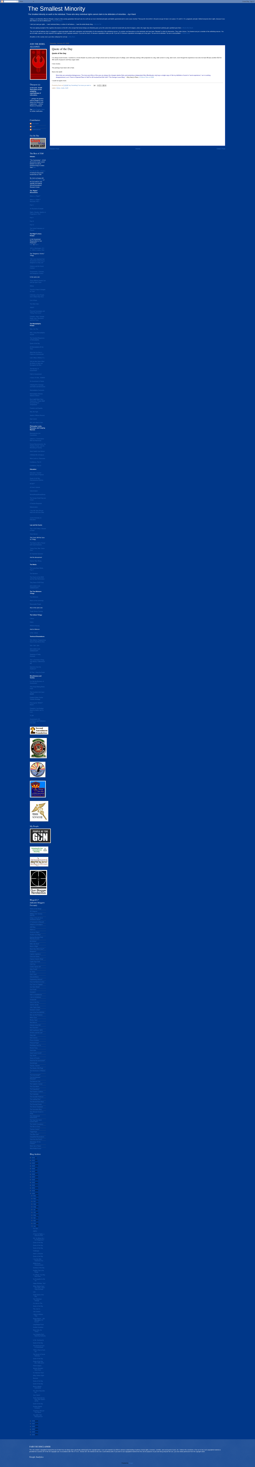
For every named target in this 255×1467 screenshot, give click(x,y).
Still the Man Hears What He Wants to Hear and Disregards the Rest (37, 363)
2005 (33, 1429)
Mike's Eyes (33, 1017)
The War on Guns (35, 1126)
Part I (31, 244)
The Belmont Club (35, 1081)
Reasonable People (35, 604)
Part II (31, 205)
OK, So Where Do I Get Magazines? (38, 1239)
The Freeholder (34, 1094)
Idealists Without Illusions (37, 415)
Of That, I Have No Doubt (37, 672)
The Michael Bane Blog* (37, 1101)
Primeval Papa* (34, 1043)
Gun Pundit (33, 989)
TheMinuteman (36, 129)
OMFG (35, 1231)
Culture (32, 618)
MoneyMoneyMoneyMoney (37, 494)
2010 (33, 1190)
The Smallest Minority (56, 8)
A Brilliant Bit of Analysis (37, 455)
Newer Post (54, 149)
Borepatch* (33, 951)
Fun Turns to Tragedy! (36, 984)
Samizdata (33, 1050)
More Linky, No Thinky (37, 1330)
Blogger (131, 1463)
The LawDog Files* (35, 1099)
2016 (33, 1174)
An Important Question (36, 554)
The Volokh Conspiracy (36, 1124)
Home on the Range (35, 908)
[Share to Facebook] (104, 85)
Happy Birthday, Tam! (39, 1283)
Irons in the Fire (34, 1002)
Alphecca (32, 929)
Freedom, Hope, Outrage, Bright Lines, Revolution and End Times (37, 318)
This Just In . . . (37, 1309)
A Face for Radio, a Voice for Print (38, 1234)
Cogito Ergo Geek (35, 961)
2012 (33, 1185)
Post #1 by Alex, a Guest (37, 171)
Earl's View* (33, 974)
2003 (33, 1434)
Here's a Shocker (38, 1253)
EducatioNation (34, 977)
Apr (34, 1218)
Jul (34, 1209)
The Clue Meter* (34, 1086)
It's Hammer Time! (38, 1373)
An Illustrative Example (36, 208)
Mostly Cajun (33, 1020)
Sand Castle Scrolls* (36, 1053)
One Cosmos (33, 1037)
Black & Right (34, 946)
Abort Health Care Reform (37, 451)
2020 (33, 1163)
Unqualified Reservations (37, 1137)
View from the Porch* (36, 1139)
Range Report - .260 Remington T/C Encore (39, 1320)
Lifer (34, 1292)
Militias (32, 286)
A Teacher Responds (36, 503)
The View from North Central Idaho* (36, 1120)
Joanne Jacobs (34, 1004)
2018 (33, 1168)
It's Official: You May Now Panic (39, 1275)
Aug (34, 1207)
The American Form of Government (38, 1346)
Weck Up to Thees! (35, 1146)
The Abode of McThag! (36, 1068)
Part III (32, 221)
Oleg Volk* (33, 1035)
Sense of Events (35, 1058)
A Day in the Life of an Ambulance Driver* (36, 918)
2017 (33, 1171)
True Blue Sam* (34, 1134)
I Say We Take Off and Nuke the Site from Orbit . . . (38, 512)
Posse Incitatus (34, 1040)
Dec (34, 1196)
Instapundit (33, 999)
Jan (34, 1226)
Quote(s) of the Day (38, 1267)
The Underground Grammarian (35, 1116)
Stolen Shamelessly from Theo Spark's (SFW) (39, 1399)
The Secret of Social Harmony (39, 1355)
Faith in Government (36, 374)
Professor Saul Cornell (36, 180)
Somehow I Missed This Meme (38, 1411)
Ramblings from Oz (35, 1045)
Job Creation (36, 1311)
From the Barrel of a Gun (37, 982)
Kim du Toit (98, 24)
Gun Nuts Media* (35, 987)
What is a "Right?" (35, 196)
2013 (33, 1182)
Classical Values (34, 956)
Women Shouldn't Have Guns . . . (38, 1369)
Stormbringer (33, 1063)
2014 (33, 1179)
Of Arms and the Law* (36, 1032)
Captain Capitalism (35, 954)
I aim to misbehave (35, 997)
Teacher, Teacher (35, 1065)
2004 (33, 1432)
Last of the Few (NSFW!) (37, 1012)
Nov (34, 1198)
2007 (33, 1423)
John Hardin (35, 123)
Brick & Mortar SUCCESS (37, 1387)
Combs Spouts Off (35, 966)
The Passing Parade (36, 1104)
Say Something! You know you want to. (80, 85)
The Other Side (34, 304)
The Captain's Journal (36, 1084)
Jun (34, 1212)
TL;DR (32, 715)
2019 (33, 1166)
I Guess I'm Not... (37, 377)
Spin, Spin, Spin (34, 645)
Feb (34, 1223)
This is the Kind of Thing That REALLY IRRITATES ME (37, 661)
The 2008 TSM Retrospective (38, 1415)
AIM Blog (32, 927)
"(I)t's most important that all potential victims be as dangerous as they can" (37, 260)
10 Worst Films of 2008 (146, 77)
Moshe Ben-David (188, 28)
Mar (34, 1220)
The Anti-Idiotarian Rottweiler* (35, 1078)
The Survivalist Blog (36, 1109)
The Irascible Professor (36, 1096)
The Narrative (34, 573)
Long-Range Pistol (38, 1324)
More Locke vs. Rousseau (37, 458)
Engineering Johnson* (36, 979)
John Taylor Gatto (35, 1007)
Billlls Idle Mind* (34, 944)
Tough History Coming (36, 611)
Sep (34, 1204)
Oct (34, 1201)
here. (34, 167)
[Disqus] (137, 117)
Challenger (36, 1251)
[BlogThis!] (100, 85)
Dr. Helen (32, 972)
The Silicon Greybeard (36, 1107)
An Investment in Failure (37, 381)
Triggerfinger (33, 1131)
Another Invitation (38, 1327)
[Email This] (98, 85)
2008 (33, 1421)
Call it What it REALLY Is (37, 358)
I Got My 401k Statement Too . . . (39, 1259)
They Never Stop (37, 582)
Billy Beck (72, 37)
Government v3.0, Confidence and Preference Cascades (38, 721)
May (34, 1215)
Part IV (32, 225)
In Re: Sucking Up (38, 1340)
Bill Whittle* (33, 941)
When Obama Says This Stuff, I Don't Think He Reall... (39, 1287)
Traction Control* (35, 1129)
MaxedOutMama (57, 20)
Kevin (33, 126)
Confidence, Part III (35, 462)
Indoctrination (34, 491)
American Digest (34, 932)
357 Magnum (33, 911)
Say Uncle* (33, 1055)
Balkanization (34, 507)
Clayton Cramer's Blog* (36, 959)
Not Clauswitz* (34, 1027)
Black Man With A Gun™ (37, 949)
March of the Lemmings (37, 600)
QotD (66, 88)
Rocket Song (33, 1048)
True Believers (34, 597)
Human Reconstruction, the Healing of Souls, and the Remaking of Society (38, 445)
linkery (58, 88)
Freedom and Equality (36, 408)
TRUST (32, 307)
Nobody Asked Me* (35, 1025)
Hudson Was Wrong (35, 561)
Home (137, 149)
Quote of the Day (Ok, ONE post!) (38, 1362)
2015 (33, 1177)
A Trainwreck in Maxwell (37, 922)
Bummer (35, 1378)
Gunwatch (33, 992)
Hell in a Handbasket (36, 994)
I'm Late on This (37, 1303)
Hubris (32, 622)
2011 (33, 1188)
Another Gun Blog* (35, 934)
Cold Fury (32, 964)
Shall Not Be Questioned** (37, 1060)
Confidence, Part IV (35, 465)
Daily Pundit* (33, 969)
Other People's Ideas (39, 109)
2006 (33, 1426)
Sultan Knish (186, 33)
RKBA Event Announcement (38, 1264)
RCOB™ (32, 483)
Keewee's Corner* (35, 1010)
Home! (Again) (37, 1365)
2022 (33, 1157)
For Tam (35, 1228)
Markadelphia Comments (37, 390)
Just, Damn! (36, 1395)
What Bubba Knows (35, 1148)
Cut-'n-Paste (33, 300)
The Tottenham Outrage (37, 1299)
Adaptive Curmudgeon (36, 924)
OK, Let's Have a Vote (36, 422)
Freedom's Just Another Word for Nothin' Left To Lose (37, 710)
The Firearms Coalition (36, 1091)
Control (33, 419)
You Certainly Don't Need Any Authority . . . (39, 1336)
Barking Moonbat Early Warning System (36, 938)
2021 (33, 1160)
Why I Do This (34, 329)
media (62, 88)
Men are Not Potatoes (36, 1015)
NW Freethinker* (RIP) (36, 1030)
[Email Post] (94, 85)
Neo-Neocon (33, 1022)
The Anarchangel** (35, 1075)
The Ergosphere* (35, 1089)
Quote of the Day (35, 343)
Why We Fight (34, 412)
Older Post (221, 149)
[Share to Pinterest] (105, 85)
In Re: (34, 633)
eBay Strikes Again (38, 1375)
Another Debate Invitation (37, 1407)
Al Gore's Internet (35, 487)
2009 (33, 1193)
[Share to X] (102, 85)
